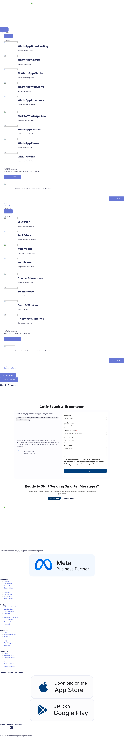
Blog (5, 632)
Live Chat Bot (8, 609)
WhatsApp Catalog (29, 129)
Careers (6, 653)
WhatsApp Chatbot (30, 59)
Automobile (25, 249)
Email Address (69, 423)
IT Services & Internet (31, 318)
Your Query (68, 445)
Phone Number (70, 438)
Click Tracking (26, 156)
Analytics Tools (9, 611)
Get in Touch (8, 584)
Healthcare (25, 262)
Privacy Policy (8, 586)
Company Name (70, 431)
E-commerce (26, 291)
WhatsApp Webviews (31, 86)
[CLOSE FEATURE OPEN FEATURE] (8, 36)
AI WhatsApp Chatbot (31, 73)
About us (7, 581)
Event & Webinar (28, 305)
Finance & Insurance (30, 278)
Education (24, 221)
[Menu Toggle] (4, 29)
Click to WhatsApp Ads (32, 116)
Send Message (85, 471)
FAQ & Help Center (10, 634)
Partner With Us (9, 655)
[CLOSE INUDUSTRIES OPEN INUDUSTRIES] (8, 211)
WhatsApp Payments (31, 100)
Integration (7, 613)
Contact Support (9, 658)
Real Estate (24, 235)
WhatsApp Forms (28, 143)
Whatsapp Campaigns (11, 607)
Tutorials (7, 636)
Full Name (68, 415)
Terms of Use (8, 588)
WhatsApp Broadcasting (33, 46)
